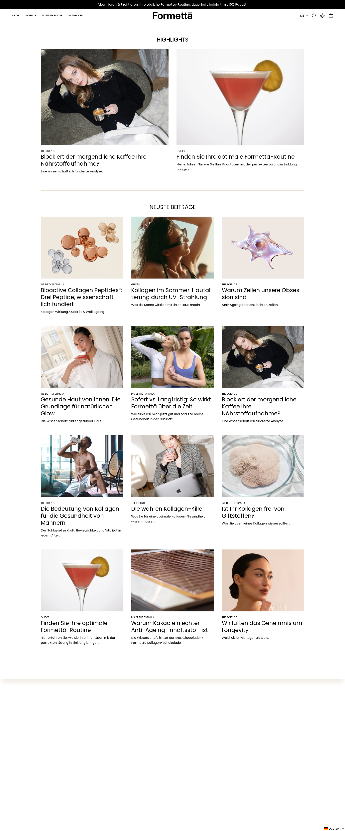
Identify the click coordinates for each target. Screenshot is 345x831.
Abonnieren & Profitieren (60, 699)
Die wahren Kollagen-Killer (167, 509)
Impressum (158, 719)
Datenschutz (159, 706)
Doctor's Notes (106, 706)
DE (302, 16)
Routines (47, 712)
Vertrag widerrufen (164, 725)
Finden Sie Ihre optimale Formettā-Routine (235, 157)
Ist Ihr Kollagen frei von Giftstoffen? (253, 512)
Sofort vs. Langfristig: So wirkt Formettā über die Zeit (171, 403)
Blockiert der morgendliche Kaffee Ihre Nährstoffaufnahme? (94, 160)
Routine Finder (106, 692)
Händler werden (161, 699)
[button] (314, 15)
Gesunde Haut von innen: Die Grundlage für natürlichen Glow (81, 406)
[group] (172, 4)
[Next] (332, 4)
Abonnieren (266, 714)
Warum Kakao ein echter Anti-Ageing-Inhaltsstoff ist (169, 626)
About (100, 712)
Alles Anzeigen (52, 692)
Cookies (155, 732)
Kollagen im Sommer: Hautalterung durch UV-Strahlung (172, 293)
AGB (152, 712)
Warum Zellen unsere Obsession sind (262, 293)
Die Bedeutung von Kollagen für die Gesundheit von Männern (80, 516)
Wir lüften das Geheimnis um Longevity (262, 626)
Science (101, 699)
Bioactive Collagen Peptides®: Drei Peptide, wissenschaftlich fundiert (81, 297)
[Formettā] (172, 15)
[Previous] (13, 4)
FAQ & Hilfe (158, 692)
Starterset (49, 706)
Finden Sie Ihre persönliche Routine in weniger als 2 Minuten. (172, 4)
